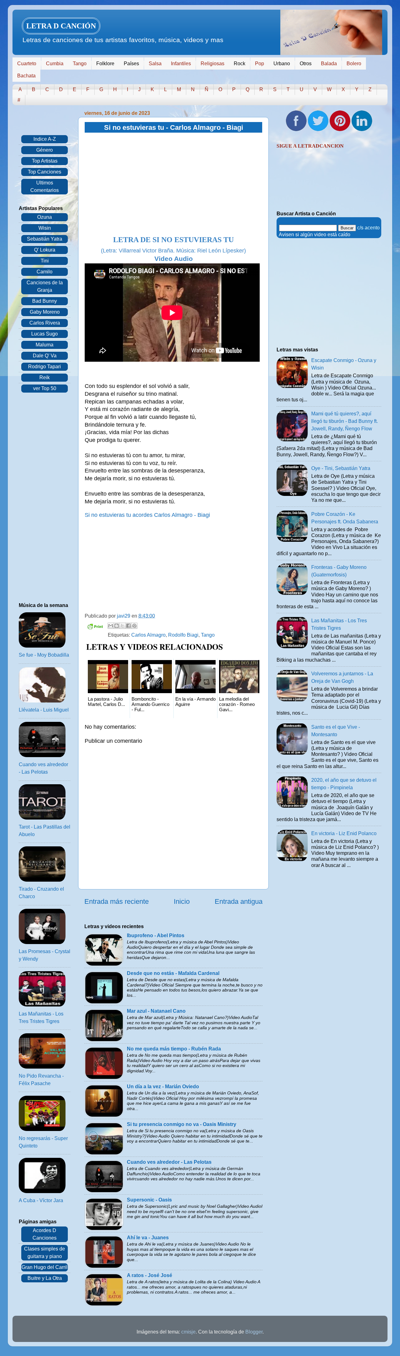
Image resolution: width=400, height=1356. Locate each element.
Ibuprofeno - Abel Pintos (155, 935)
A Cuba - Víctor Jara (41, 1200)
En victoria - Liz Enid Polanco (344, 833)
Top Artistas (45, 161)
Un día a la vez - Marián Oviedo (163, 1086)
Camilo (44, 271)
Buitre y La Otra (45, 1278)
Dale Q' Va (45, 355)
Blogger (253, 1331)
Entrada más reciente (116, 901)
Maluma (44, 344)
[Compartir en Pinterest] (134, 626)
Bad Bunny (44, 301)
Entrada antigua (238, 901)
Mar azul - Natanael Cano (156, 1011)
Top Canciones (44, 171)
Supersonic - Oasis (149, 1199)
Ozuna (44, 217)
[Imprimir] (95, 627)
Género (44, 150)
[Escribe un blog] (116, 626)
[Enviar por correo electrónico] (111, 626)
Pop (259, 63)
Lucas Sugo (44, 333)
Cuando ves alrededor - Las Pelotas (169, 1162)
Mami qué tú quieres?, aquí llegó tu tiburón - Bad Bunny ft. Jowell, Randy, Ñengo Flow (344, 421)
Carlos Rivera (44, 323)
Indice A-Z (44, 139)
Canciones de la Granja (45, 286)
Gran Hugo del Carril (45, 1267)
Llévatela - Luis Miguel (44, 709)
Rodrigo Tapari (44, 366)
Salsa (155, 63)
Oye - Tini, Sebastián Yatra (340, 468)
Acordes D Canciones (44, 1234)
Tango (80, 63)
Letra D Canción (61, 26)
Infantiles (181, 63)
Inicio (182, 901)
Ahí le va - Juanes (148, 1237)
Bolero (354, 63)
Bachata (26, 75)
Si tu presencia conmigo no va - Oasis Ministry (181, 1124)
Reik (44, 377)
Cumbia (54, 63)
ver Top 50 (44, 388)
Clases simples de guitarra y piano (44, 1252)
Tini (45, 260)
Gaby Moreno (45, 312)
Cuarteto (26, 63)
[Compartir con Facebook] (128, 626)
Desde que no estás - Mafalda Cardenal (173, 973)
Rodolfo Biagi (183, 635)
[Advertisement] (173, 184)
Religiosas (212, 63)
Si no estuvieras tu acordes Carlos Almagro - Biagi (147, 515)
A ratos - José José (149, 1275)
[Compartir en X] (122, 626)
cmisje (188, 1331)
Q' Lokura (44, 249)
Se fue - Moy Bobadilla (44, 655)
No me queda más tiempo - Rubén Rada (174, 1048)
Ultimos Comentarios (44, 186)
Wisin (44, 228)
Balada (329, 63)
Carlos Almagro (148, 635)
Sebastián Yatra (44, 239)
